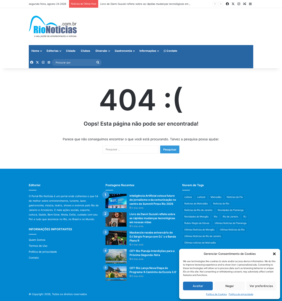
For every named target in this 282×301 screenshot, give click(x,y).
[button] (274, 254)
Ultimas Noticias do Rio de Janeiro (202, 236)
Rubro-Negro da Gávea (196, 223)
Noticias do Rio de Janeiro (198, 210)
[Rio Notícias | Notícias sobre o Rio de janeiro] (53, 26)
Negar (229, 286)
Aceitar (198, 286)
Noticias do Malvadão (196, 203)
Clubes (85, 50)
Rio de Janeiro (230, 216)
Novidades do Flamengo (231, 210)
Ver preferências (261, 286)
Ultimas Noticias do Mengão (199, 229)
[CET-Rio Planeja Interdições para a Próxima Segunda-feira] (116, 256)
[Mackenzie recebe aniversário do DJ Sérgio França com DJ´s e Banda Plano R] (116, 238)
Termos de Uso (38, 245)
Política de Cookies (216, 294)
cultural (201, 197)
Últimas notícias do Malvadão (200, 242)
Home (35, 50)
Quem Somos (37, 239)
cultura (188, 197)
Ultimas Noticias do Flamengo (231, 223)
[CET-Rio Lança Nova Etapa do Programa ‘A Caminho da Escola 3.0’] (116, 273)
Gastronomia (123, 50)
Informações (147, 50)
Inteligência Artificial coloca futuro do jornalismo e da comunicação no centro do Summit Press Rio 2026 (152, 199)
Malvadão (216, 197)
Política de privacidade (241, 294)
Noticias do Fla (235, 197)
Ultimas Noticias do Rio (232, 229)
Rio (215, 216)
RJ (244, 216)
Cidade (70, 50)
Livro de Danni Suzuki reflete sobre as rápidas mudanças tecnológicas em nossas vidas (152, 3)
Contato (171, 50)
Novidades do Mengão (196, 216)
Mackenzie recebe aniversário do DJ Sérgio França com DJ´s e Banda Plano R (152, 236)
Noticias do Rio (221, 203)
